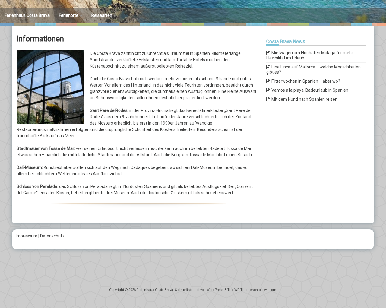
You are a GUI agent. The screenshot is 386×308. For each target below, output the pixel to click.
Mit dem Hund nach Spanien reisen (304, 99)
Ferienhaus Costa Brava (27, 15)
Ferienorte (68, 15)
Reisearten (101, 15)
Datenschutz (52, 235)
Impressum (26, 235)
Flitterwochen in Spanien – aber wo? (305, 81)
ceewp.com (267, 290)
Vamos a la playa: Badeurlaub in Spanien (309, 90)
